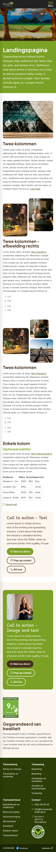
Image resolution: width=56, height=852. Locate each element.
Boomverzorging (11, 812)
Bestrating (36, 773)
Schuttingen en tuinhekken (39, 779)
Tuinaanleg (37, 793)
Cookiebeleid (8, 848)
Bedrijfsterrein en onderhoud (11, 806)
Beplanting (37, 769)
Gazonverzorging (11, 816)
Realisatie (46, 848)
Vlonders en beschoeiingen (39, 787)
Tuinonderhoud (10, 835)
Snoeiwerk (8, 826)
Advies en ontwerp (12, 769)
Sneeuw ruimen (10, 830)
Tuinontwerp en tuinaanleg (10, 775)
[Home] (8, 4)
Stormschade (9, 821)
